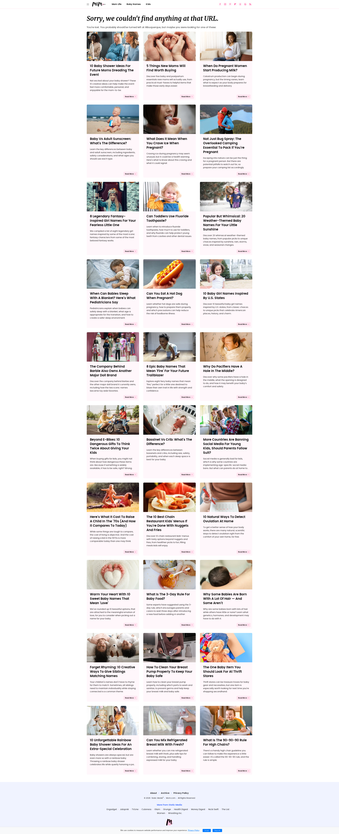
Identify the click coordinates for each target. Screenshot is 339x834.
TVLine (135, 809)
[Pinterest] (230, 4)
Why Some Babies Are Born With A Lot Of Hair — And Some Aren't (225, 599)
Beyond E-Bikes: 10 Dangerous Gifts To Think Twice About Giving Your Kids (110, 446)
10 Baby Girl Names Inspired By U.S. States (225, 296)
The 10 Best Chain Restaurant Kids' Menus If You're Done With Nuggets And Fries (167, 523)
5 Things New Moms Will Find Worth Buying (166, 68)
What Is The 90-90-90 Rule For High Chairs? (225, 742)
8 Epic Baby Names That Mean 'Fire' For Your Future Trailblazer (167, 371)
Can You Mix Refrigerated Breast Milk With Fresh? (166, 742)
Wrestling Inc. (175, 813)
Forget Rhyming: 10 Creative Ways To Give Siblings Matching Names (112, 672)
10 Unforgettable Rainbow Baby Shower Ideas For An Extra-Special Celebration (111, 745)
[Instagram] (225, 4)
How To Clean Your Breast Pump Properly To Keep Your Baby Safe (169, 672)
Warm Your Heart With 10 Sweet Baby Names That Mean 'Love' (110, 599)
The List (225, 809)
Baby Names (134, 4)
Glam (157, 809)
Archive (165, 793)
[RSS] (250, 4)
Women (161, 813)
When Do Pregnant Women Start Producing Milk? (225, 68)
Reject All (217, 830)
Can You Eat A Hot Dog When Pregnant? (164, 296)
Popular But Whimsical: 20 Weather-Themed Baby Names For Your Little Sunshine (224, 223)
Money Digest (198, 809)
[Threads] (240, 4)
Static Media (157, 798)
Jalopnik (124, 809)
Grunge (167, 809)
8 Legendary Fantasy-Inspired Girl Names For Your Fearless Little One (113, 221)
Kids (148, 4)
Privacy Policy (181, 793)
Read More (129, 96)
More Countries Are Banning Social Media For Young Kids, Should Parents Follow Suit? (226, 446)
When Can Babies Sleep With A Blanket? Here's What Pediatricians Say (112, 298)
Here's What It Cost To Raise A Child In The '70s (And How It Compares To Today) (113, 521)
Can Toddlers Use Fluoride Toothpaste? (167, 218)
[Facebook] (220, 4)
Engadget (112, 809)
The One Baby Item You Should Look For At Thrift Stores (222, 672)
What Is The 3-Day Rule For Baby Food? (168, 596)
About (153, 793)
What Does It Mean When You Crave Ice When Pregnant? (166, 143)
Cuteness (146, 809)
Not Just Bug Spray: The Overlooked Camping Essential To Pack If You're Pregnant (223, 145)
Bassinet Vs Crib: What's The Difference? (169, 442)
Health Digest (181, 809)
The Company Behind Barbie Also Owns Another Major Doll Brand (111, 371)
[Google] (245, 4)
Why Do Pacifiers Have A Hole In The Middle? (222, 369)
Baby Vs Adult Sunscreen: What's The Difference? (110, 141)
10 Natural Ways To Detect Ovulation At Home (224, 519)
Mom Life (117, 4)
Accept (207, 830)
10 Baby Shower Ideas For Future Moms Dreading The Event (112, 70)
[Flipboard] (235, 4)
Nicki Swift (213, 809)
